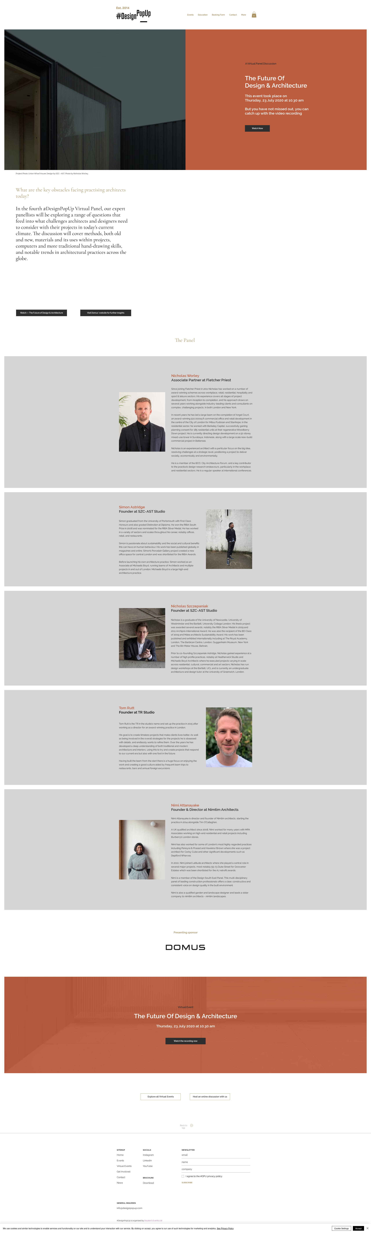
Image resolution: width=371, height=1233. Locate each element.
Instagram (148, 1155)
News (120, 1182)
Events (120, 1160)
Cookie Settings (341, 1228)
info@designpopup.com (129, 1208)
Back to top (183, 1126)
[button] (254, 15)
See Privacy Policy (225, 1228)
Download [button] (148, 1183)
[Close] (367, 1228)
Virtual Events (124, 1166)
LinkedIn (147, 1160)
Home (120, 1155)
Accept (358, 1228)
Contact (121, 1177)
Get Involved (123, 1171)
